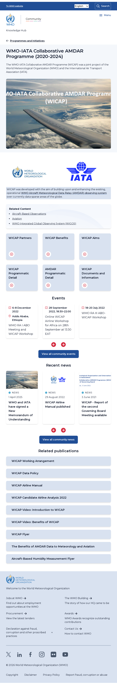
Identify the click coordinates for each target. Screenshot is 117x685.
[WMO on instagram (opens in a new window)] (42, 654)
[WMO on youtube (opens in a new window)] (65, 654)
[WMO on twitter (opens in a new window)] (8, 654)
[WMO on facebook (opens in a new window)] (30, 654)
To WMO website (14, 6)
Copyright (12, 674)
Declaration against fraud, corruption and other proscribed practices (26, 632)
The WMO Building (76, 598)
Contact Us (71, 628)
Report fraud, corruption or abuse (86, 674)
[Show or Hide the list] (12, 254)
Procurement (14, 613)
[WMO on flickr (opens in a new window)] (53, 654)
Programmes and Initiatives (27, 40)
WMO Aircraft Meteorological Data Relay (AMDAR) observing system (64, 193)
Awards (69, 613)
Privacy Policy (51, 674)
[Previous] (53, 344)
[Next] (63, 344)
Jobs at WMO (14, 598)
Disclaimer (30, 674)
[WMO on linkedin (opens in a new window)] (19, 654)
